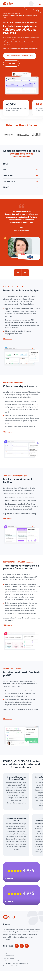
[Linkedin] (22, 946)
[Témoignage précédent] (18, 272)
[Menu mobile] (39, 4)
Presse (5, 953)
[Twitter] (27, 946)
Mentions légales (8, 958)
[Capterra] (21, 895)
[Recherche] (31, 3)
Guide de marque (8, 956)
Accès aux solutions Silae (11, 966)
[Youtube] (17, 946)
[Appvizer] (21, 872)
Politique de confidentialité (11, 961)
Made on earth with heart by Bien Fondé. (16, 963)
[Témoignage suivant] (25, 272)
